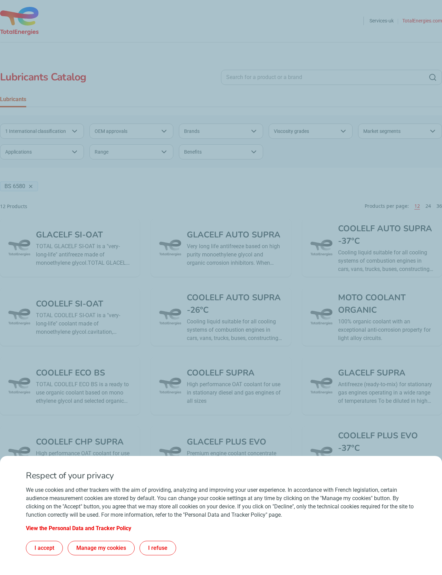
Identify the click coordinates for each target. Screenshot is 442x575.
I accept (44, 548)
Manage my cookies (101, 548)
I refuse (157, 548)
